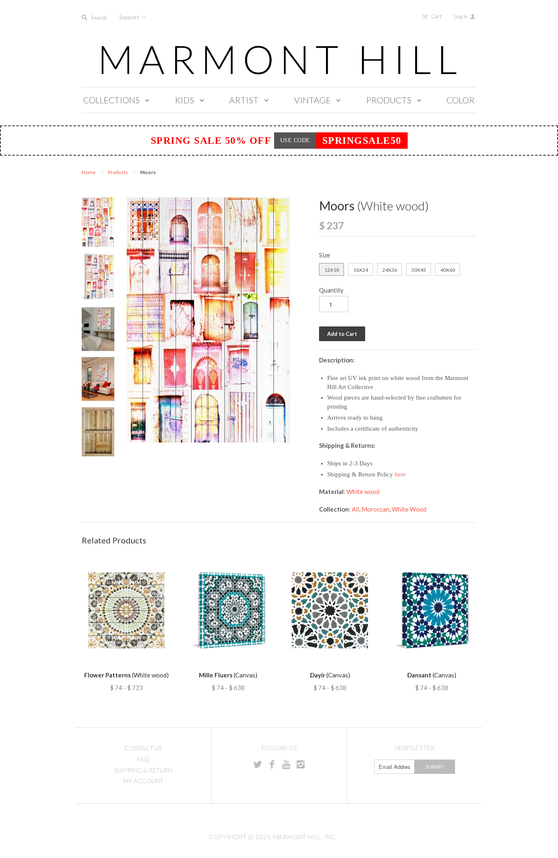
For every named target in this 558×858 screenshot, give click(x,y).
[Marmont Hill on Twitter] (257, 764)
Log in (461, 16)
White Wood (409, 509)
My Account (143, 780)
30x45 (418, 270)
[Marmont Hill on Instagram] (300, 764)
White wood (362, 491)
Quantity (331, 290)
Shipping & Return (143, 770)
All (355, 509)
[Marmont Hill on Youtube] (286, 764)
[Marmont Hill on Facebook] (272, 764)
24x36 (389, 270)
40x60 (447, 270)
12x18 (331, 270)
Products (118, 172)
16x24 (360, 270)
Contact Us (143, 748)
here (400, 474)
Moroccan (375, 509)
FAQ (143, 759)
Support (129, 17)
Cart (436, 16)
